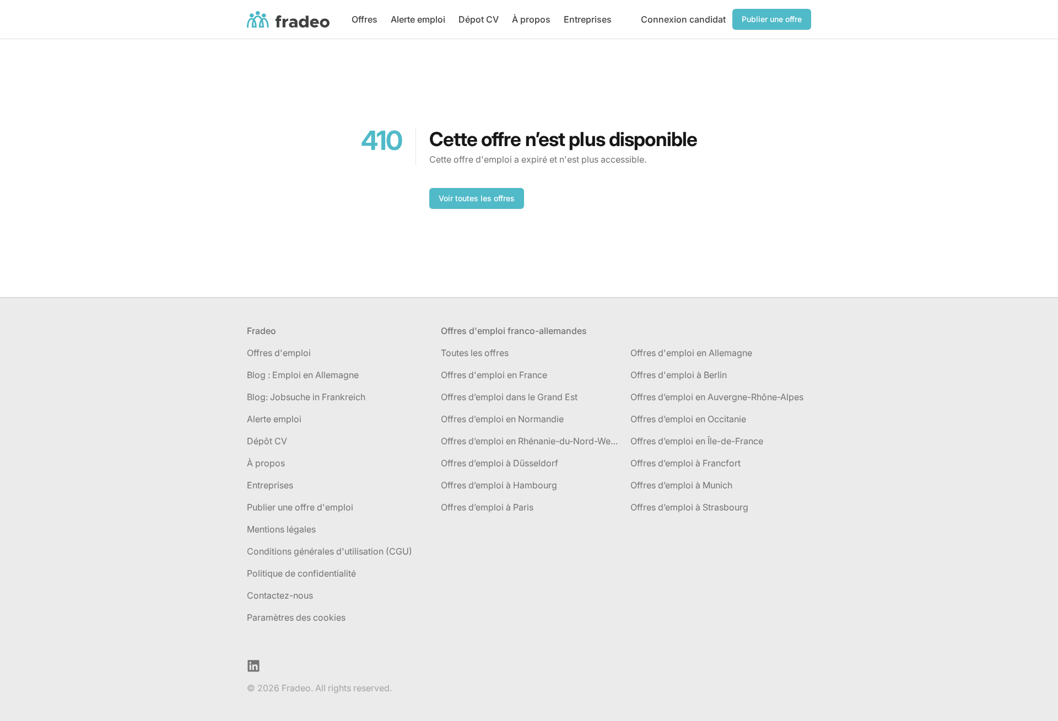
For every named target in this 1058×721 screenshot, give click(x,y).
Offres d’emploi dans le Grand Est (509, 396)
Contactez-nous (280, 595)
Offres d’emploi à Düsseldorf (499, 463)
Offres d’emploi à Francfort (685, 463)
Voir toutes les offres (477, 198)
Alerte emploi (418, 19)
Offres (364, 19)
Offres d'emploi (279, 352)
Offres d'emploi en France (494, 374)
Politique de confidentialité (301, 573)
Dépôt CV (267, 440)
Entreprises (588, 19)
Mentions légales (281, 529)
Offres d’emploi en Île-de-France (696, 440)
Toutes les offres (475, 352)
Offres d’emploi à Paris (487, 507)
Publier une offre (772, 19)
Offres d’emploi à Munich (681, 485)
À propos (531, 19)
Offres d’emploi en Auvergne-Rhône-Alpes (716, 396)
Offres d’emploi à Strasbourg (689, 507)
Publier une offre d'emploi (300, 507)
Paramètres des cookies (296, 617)
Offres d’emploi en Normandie (502, 418)
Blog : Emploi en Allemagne (303, 374)
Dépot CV (478, 19)
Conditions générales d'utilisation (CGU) (329, 551)
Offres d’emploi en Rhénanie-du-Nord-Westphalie (531, 440)
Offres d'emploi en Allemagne (691, 352)
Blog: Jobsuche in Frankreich (306, 396)
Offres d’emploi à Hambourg (499, 485)
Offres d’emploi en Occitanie (688, 418)
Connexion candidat (683, 19)
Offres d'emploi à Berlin (678, 374)
